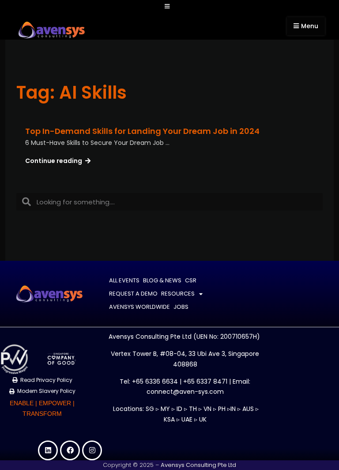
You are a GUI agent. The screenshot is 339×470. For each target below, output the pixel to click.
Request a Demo (133, 293)
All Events (124, 280)
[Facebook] (70, 450)
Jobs (180, 307)
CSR (190, 280)
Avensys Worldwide (139, 307)
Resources (178, 293)
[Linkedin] (48, 450)
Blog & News (162, 280)
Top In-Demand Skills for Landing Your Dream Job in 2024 (142, 131)
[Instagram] (92, 450)
